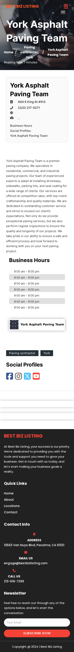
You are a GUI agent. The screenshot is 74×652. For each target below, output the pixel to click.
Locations (12, 506)
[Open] (66, 6)
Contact (11, 512)
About (9, 499)
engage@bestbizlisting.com (26, 563)
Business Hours (21, 125)
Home (8, 52)
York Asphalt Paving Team (29, 136)
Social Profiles (20, 131)
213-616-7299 (14, 581)
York (29, 57)
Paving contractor (22, 353)
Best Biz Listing (22, 6)
